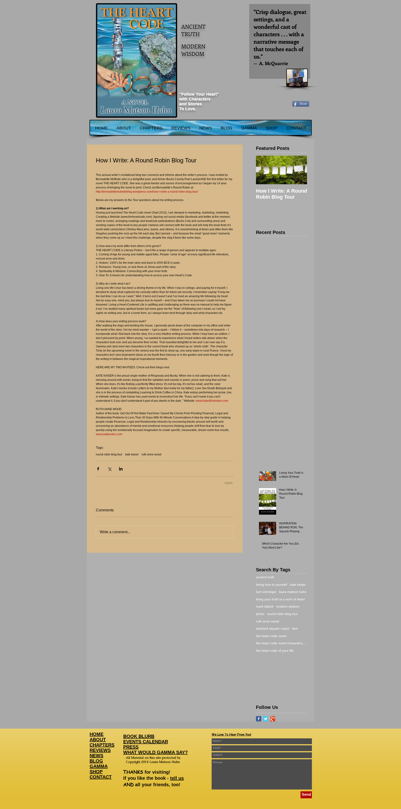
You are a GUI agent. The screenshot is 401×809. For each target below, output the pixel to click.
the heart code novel (271, 636)
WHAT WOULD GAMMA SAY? (155, 752)
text (295, 628)
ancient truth (265, 577)
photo (260, 614)
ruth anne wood (151, 454)
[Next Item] (300, 170)
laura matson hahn (293, 592)
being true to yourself (271, 584)
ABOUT (98, 739)
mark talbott (264, 606)
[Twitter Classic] (265, 718)
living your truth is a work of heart (280, 599)
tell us (177, 778)
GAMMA (99, 766)
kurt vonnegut (266, 592)
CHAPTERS (102, 744)
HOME (96, 734)
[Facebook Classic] (258, 718)
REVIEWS (100, 750)
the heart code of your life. (275, 650)
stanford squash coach (272, 628)
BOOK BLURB (138, 736)
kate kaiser (132, 454)
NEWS (96, 755)
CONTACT (101, 776)
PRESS (131, 747)
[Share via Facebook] (98, 469)
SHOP (96, 771)
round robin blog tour (109, 454)
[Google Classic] (272, 718)
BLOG (96, 760)
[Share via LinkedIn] (121, 469)
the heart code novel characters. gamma (281, 643)
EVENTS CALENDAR (145, 741)
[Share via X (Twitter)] (109, 469)
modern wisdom (288, 606)
